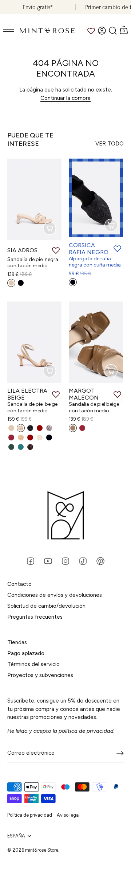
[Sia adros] (34, 199)
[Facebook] (30, 560)
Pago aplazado (25, 653)
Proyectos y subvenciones (40, 675)
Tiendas (17, 642)
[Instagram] (65, 560)
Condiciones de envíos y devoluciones (54, 595)
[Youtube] (48, 560)
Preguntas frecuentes (35, 617)
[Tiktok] (83, 560)
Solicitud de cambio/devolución (46, 606)
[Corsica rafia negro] (96, 198)
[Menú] (9, 31)
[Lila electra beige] (34, 342)
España (16, 836)
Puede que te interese (30, 139)
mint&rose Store (41, 850)
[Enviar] (120, 753)
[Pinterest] (100, 560)
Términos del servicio (33, 664)
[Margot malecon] (96, 342)
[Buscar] (112, 31)
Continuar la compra (65, 98)
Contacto (19, 584)
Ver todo (109, 143)
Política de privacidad (29, 815)
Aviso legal (68, 815)
